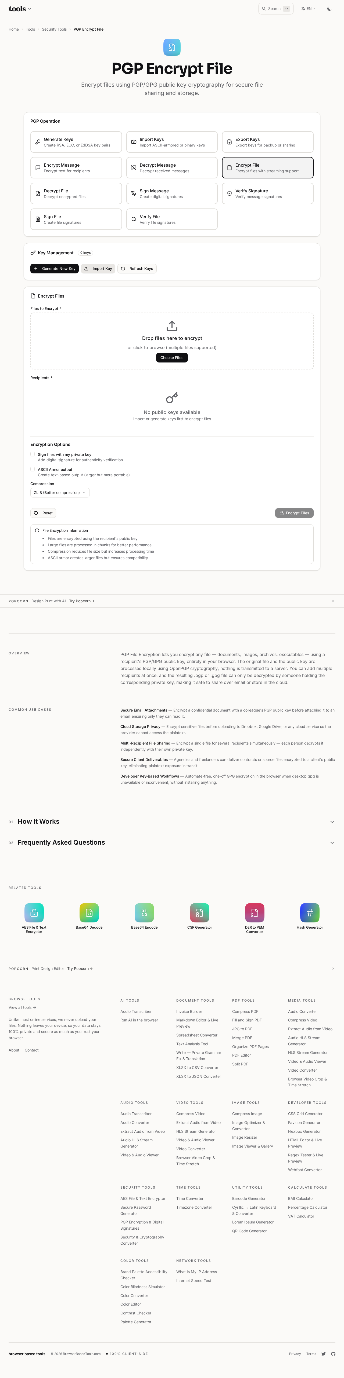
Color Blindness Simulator (142, 1286)
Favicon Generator (304, 1122)
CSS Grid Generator (305, 1113)
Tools (30, 29)
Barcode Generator (249, 1198)
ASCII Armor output (55, 469)
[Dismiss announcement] (333, 601)
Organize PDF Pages (250, 1046)
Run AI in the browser (139, 1020)
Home (14, 29)
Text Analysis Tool (192, 1044)
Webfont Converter (305, 1169)
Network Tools (193, 1261)
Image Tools (246, 1103)
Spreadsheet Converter (196, 1035)
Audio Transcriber (136, 1011)
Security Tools (138, 1187)
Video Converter (302, 1070)
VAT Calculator (301, 1216)
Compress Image (247, 1113)
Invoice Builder (189, 1011)
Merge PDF (242, 1037)
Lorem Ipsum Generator (253, 1222)
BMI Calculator (301, 1198)
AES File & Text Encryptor (142, 1198)
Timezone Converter (194, 1207)
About (14, 1050)
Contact (32, 1050)
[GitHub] (333, 1354)
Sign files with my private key (64, 454)
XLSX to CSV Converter (197, 1067)
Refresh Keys (141, 268)
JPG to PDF (242, 1029)
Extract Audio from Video (310, 1029)
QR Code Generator (249, 1231)
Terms (311, 1354)
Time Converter (189, 1198)
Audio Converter (302, 1011)
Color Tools (134, 1261)
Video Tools (190, 1103)
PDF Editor (241, 1055)
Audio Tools (134, 1103)
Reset (47, 513)
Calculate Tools (307, 1187)
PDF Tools (243, 1000)
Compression (42, 484)
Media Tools (302, 1000)
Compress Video (302, 1020)
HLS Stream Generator (308, 1052)
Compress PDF (245, 1011)
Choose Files (172, 357)
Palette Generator (135, 1322)
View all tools (20, 1007)
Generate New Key (59, 268)
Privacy (295, 1354)
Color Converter (134, 1295)
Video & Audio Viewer (307, 1061)
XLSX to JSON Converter (198, 1076)
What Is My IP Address (196, 1271)
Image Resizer (244, 1137)
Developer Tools (307, 1103)
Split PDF (240, 1064)
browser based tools (27, 1353)
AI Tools (129, 1000)
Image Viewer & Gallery (252, 1146)
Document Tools (195, 1000)
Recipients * (41, 378)
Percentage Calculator (307, 1207)
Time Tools (188, 1187)
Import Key (102, 268)
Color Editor (130, 1304)
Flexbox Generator (304, 1131)
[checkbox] (32, 454)
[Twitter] (323, 1354)
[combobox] (60, 492)
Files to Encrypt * (45, 308)
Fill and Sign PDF (247, 1020)
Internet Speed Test (193, 1280)
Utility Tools (247, 1187)
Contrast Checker (135, 1313)
